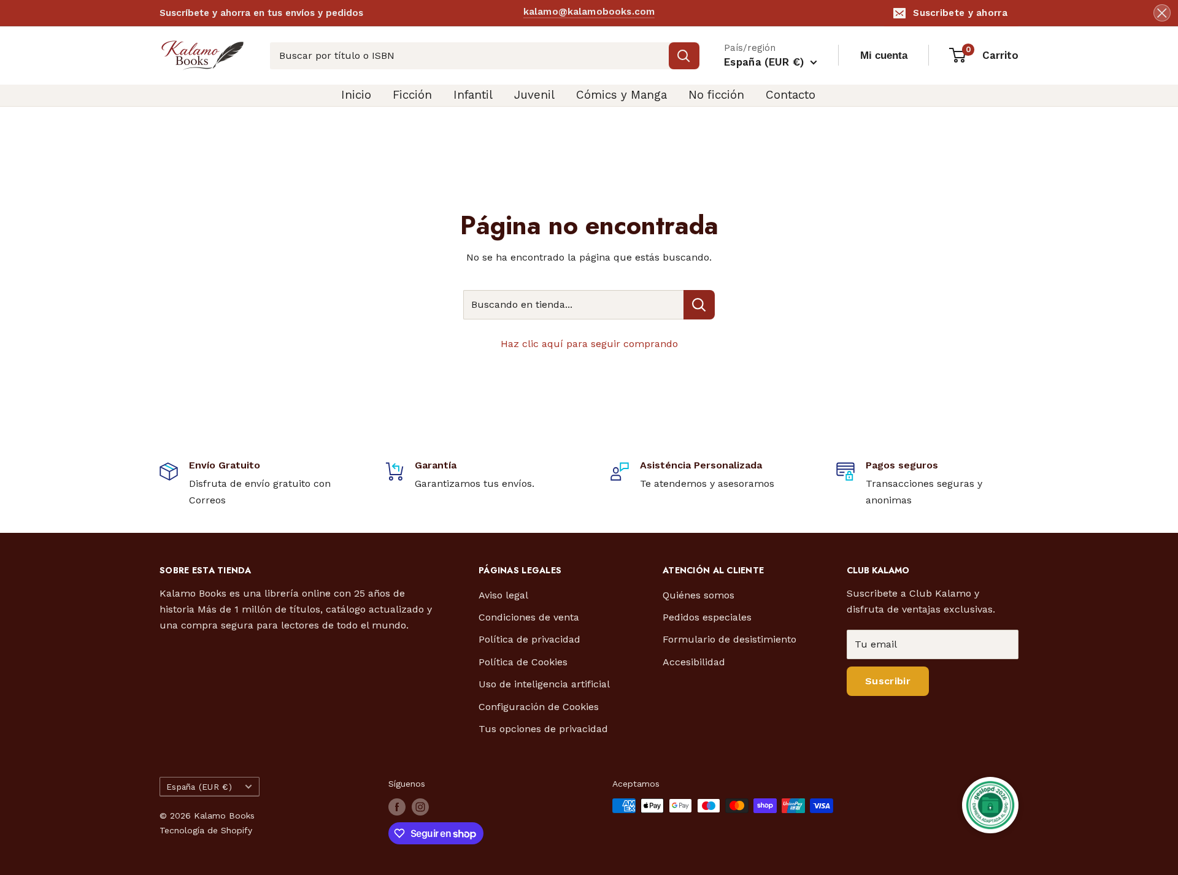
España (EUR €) (199, 787)
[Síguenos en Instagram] (420, 807)
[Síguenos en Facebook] (397, 807)
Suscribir (887, 681)
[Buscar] (684, 55)
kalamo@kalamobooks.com (589, 12)
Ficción (412, 95)
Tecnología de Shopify (206, 830)
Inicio (356, 95)
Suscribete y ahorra (960, 12)
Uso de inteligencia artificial (544, 684)
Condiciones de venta (529, 617)
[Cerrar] (1162, 12)
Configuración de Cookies (539, 707)
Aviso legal (503, 595)
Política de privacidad (529, 639)
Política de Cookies (523, 662)
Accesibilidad (694, 662)
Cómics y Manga (621, 95)
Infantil (473, 95)
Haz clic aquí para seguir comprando (589, 344)
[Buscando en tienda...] (699, 304)
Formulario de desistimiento (729, 639)
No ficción (716, 95)
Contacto (790, 95)
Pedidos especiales (707, 617)
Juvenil (534, 95)
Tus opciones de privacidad (543, 729)
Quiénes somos (698, 595)
